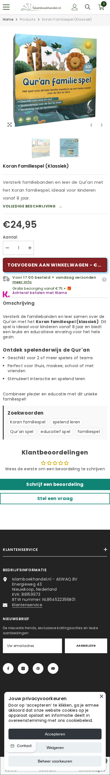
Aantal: (10, 237)
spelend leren (66, 422)
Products (28, 19)
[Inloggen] (75, 7)
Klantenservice (27, 605)
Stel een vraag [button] (55, 498)
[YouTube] (53, 668)
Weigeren (55, 747)
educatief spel (55, 431)
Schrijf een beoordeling (54, 484)
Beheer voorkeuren (55, 761)
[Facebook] (8, 668)
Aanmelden (86, 646)
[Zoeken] (87, 7)
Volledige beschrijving (33, 206)
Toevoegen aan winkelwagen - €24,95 (57, 265)
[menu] (6, 7)
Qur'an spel (21, 431)
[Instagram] (23, 668)
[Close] (101, 696)
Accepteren (55, 734)
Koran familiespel (27, 422)
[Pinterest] (38, 668)
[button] (91, 125)
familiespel (89, 431)
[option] (55, 78)
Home (8, 19)
